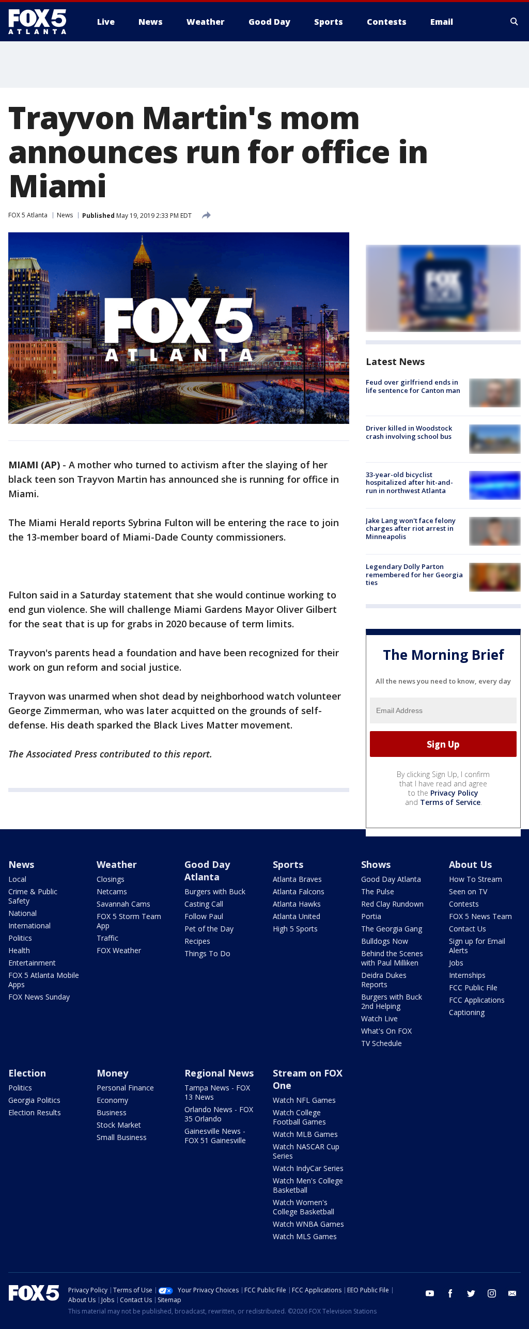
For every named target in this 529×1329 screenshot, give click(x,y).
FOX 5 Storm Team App (129, 920)
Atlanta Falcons (298, 891)
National (22, 913)
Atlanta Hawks (297, 904)
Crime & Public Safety (32, 896)
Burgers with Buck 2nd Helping (391, 1001)
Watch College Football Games (299, 1117)
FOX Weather (119, 950)
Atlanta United (296, 916)
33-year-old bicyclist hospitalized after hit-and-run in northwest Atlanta (409, 482)
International (29, 925)
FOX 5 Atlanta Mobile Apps (43, 979)
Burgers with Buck (214, 891)
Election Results (34, 1112)
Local (17, 879)
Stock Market (119, 1125)
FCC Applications (477, 1000)
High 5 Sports (295, 929)
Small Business (122, 1137)
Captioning (467, 1012)
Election (27, 1073)
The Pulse (377, 891)
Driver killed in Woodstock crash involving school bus (409, 432)
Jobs (456, 963)
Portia (371, 916)
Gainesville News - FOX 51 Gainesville (215, 1135)
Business (112, 1112)
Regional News (219, 1073)
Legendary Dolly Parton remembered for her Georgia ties (414, 574)
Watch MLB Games (305, 1134)
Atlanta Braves (297, 879)
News (65, 215)
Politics (20, 938)
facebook (450, 1293)
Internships (467, 975)
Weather (117, 864)
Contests (464, 904)
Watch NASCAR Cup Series (306, 1151)
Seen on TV (468, 891)
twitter (471, 1293)
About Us (470, 864)
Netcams (112, 891)
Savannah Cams (123, 904)
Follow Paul (203, 916)
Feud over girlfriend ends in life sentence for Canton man (413, 386)
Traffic (107, 938)
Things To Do (207, 953)
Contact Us (467, 929)
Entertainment (32, 963)
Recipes (197, 941)
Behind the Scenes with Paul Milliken (392, 958)
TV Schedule (381, 1043)
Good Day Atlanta (207, 870)
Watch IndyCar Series (308, 1168)
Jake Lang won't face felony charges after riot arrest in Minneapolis (411, 528)
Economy (112, 1100)
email (512, 1293)
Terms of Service (450, 802)
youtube (430, 1293)
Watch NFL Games (304, 1100)
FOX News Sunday (39, 997)
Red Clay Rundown (392, 904)
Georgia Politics (34, 1100)
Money (112, 1073)
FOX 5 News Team (480, 916)
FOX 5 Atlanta (28, 215)
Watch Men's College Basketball (308, 1185)
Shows (376, 864)
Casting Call (203, 904)
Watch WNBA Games (308, 1224)
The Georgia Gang (391, 929)
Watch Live (379, 1018)
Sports (288, 864)
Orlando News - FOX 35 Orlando (218, 1114)
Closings (111, 879)
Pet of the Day (209, 929)
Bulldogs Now (384, 941)
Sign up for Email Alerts (477, 945)
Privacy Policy (454, 793)
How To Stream (475, 879)
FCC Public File (473, 987)
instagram (492, 1293)
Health (19, 950)
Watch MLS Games (305, 1236)
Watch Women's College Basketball (303, 1206)
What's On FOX (386, 1031)
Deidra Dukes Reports (384, 979)
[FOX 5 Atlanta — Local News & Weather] (42, 21)
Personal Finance (125, 1088)
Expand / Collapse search (514, 21)
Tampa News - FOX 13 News (217, 1092)
